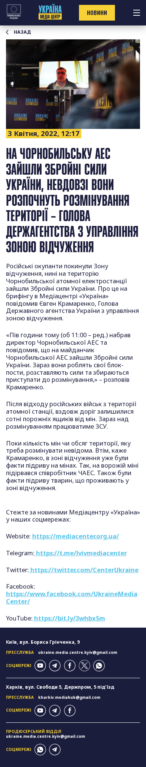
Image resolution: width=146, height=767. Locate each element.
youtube (40, 665)
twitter (84, 665)
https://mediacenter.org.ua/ (75, 536)
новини (97, 12)
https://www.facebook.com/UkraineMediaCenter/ (71, 597)
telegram (55, 665)
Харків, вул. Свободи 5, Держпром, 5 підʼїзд (60, 687)
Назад (22, 32)
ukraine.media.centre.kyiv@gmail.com (77, 652)
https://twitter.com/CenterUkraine (84, 569)
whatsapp (99, 665)
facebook (70, 665)
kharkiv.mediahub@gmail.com (69, 697)
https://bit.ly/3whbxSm (69, 618)
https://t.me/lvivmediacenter (80, 553)
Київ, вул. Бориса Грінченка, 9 (43, 642)
